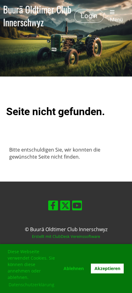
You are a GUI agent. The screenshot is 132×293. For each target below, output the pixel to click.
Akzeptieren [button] (107, 268)
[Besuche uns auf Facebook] (53, 206)
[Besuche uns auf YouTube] (77, 206)
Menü (116, 20)
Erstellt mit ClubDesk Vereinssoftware (66, 236)
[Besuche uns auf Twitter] (65, 206)
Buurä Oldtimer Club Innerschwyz (37, 16)
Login (89, 16)
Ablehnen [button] (74, 268)
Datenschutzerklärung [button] (31, 284)
